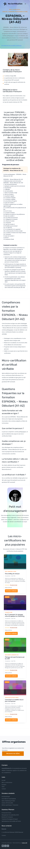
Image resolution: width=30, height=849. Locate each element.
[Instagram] (8, 846)
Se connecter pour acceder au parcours (11, 45)
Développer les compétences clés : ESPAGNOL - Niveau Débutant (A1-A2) (13, 169)
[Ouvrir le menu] (25, 4)
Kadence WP (24, 842)
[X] (5, 846)
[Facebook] (3, 846)
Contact (4, 788)
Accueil (3, 780)
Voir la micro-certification (11, 590)
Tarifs (3, 786)
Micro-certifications (7, 782)
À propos (4, 784)
